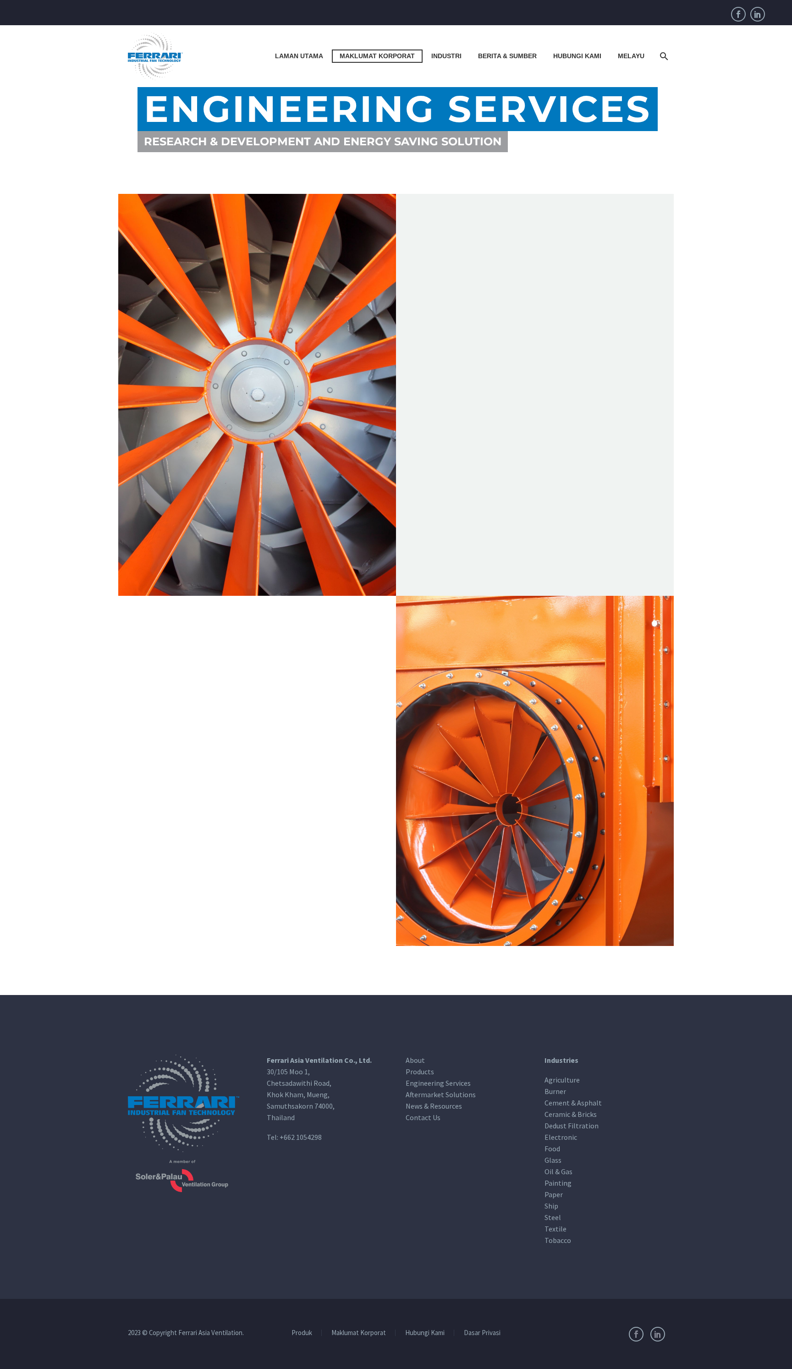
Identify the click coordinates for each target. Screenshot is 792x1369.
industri (446, 56)
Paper (553, 1194)
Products (420, 1071)
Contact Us (423, 1117)
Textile (555, 1228)
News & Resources (434, 1106)
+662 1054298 (301, 1137)
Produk (302, 1333)
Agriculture (562, 1079)
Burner (555, 1091)
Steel (552, 1217)
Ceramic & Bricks (570, 1114)
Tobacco (557, 1240)
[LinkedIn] (757, 14)
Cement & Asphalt (573, 1102)
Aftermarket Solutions (441, 1094)
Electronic (560, 1137)
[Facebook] (738, 14)
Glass (552, 1160)
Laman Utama (299, 56)
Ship (551, 1205)
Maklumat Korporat (377, 56)
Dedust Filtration (571, 1125)
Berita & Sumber (507, 56)
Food (552, 1148)
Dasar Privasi (482, 1333)
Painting (558, 1183)
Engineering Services (438, 1083)
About (415, 1060)
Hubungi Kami (577, 56)
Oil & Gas (558, 1171)
